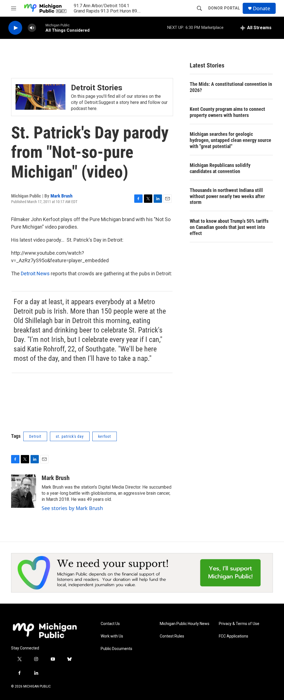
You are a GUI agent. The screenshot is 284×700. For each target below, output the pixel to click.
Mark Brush (61, 196)
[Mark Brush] (23, 491)
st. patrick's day (70, 436)
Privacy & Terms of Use (239, 624)
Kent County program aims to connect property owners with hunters (227, 112)
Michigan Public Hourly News (184, 624)
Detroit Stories (96, 87)
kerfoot (104, 436)
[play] (15, 28)
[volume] (32, 28)
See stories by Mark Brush (72, 508)
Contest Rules (172, 636)
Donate (261, 8)
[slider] (41, 28)
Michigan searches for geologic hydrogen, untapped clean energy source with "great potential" (230, 140)
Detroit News (35, 273)
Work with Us (112, 636)
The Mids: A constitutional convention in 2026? (231, 87)
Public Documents (116, 649)
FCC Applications (233, 636)
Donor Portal (224, 8)
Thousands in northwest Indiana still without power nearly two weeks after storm (227, 196)
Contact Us (110, 624)
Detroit (35, 436)
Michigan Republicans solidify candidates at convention (220, 168)
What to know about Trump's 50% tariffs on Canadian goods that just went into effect (229, 227)
